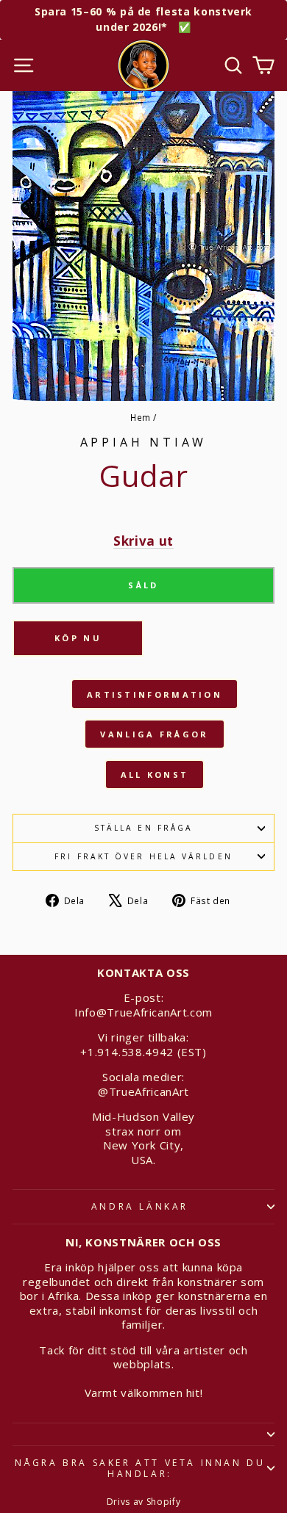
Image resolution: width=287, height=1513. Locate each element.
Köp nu (78, 637)
